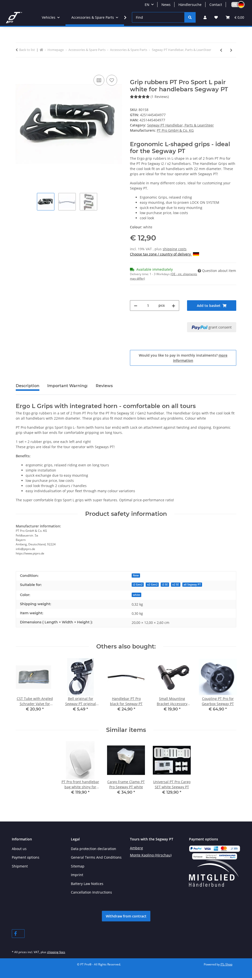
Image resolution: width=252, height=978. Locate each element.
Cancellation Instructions (91, 892)
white (136, 595)
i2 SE (165, 584)
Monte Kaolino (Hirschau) (151, 855)
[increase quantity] (173, 305)
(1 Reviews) (160, 96)
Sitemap (77, 866)
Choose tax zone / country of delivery (161, 254)
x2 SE (175, 584)
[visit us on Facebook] (18, 933)
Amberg (136, 848)
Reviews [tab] (104, 385)
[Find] (190, 17)
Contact (215, 4)
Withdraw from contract (126, 916)
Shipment (20, 866)
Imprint (77, 874)
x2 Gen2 (152, 584)
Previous (24, 688)
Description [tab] (27, 385)
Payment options (25, 857)
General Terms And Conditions (96, 857)
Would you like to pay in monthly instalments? (183, 358)
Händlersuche (190, 4)
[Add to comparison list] (99, 80)
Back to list (27, 49)
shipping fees (56, 952)
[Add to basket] (20, 68)
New (136, 575)
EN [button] (147, 4)
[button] (236, 4)
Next (228, 688)
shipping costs (175, 249)
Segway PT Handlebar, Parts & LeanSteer (180, 125)
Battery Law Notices (87, 883)
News (166, 4)
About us (19, 848)
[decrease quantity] (135, 305)
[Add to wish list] (111, 80)
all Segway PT (192, 584)
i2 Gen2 (137, 584)
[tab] (67, 388)
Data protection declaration (93, 848)
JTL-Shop (226, 964)
